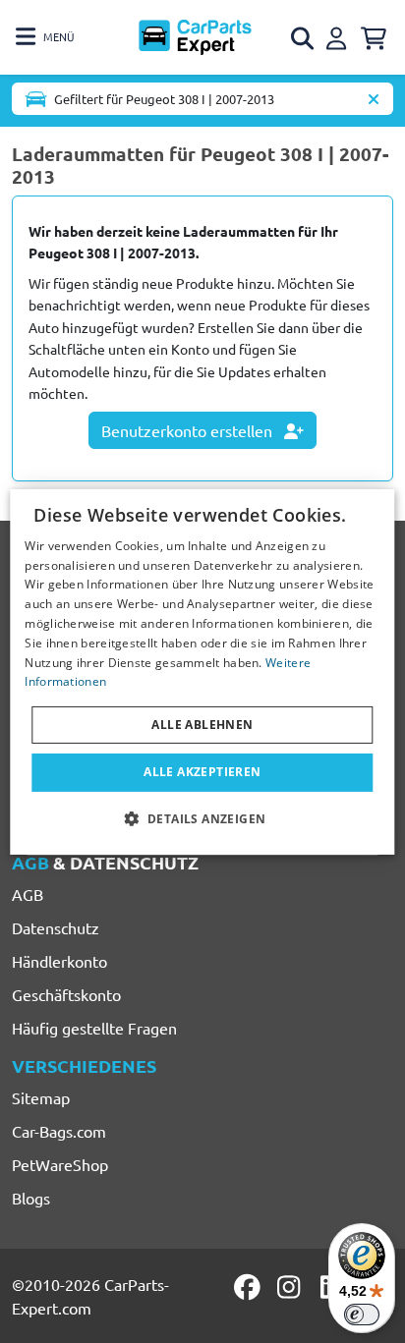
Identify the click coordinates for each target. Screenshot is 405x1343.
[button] (203, 818)
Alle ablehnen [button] (202, 724)
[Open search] (304, 38)
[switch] (361, 1314)
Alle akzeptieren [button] (202, 771)
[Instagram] (292, 1287)
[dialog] (202, 671)
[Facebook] (248, 1287)
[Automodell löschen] (373, 99)
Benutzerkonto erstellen (188, 430)
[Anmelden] (339, 35)
